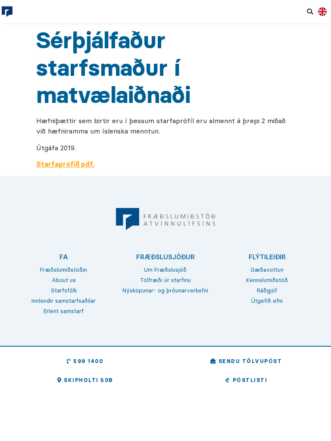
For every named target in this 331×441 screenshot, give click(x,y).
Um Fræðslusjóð (165, 269)
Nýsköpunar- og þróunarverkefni (165, 290)
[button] (310, 11)
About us (64, 279)
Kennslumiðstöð (267, 279)
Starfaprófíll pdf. (65, 164)
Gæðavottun (267, 269)
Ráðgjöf (267, 290)
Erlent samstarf (64, 310)
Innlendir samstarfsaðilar (63, 300)
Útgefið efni (267, 300)
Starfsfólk (64, 290)
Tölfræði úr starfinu (165, 279)
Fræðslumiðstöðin (63, 269)
